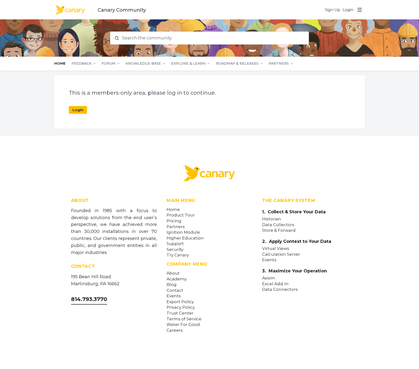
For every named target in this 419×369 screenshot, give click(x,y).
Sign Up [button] (332, 10)
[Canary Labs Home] (209, 174)
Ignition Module (183, 232)
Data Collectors (278, 225)
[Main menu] (359, 9)
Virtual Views (275, 248)
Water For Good (183, 324)
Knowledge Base (143, 64)
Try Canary (178, 255)
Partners (279, 64)
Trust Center (180, 313)
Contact (175, 290)
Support (175, 243)
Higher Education (185, 238)
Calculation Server (281, 254)
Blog (172, 284)
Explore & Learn (188, 64)
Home (59, 64)
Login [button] (348, 10)
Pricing (174, 221)
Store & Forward (279, 230)
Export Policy (180, 302)
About (173, 273)
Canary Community (122, 10)
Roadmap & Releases (237, 64)
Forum (108, 64)
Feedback (81, 64)
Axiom (268, 278)
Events (174, 296)
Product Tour (181, 215)
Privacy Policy (181, 307)
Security (175, 249)
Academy (177, 279)
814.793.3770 (89, 299)
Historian (271, 219)
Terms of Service (184, 319)
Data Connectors (280, 289)
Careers (175, 330)
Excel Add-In (275, 284)
